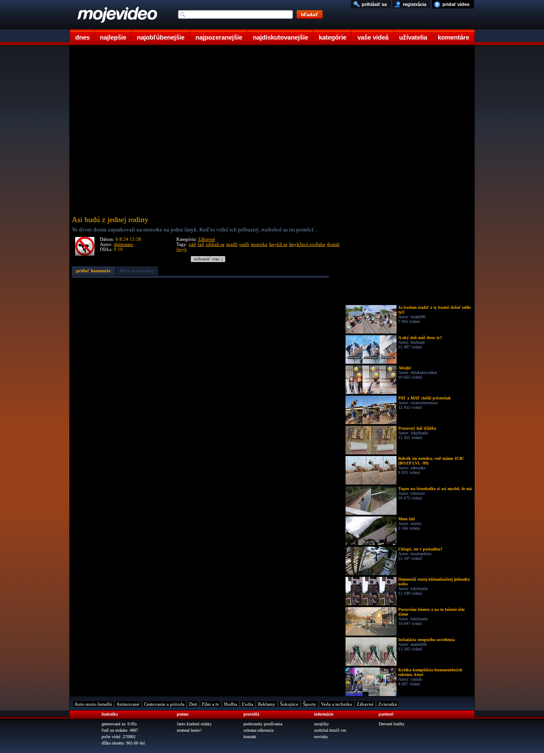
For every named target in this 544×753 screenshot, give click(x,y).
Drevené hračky (392, 724)
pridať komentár (93, 270)
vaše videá (372, 37)
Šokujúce (289, 704)
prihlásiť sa (374, 4)
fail (201, 244)
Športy (309, 704)
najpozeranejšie (219, 37)
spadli (232, 244)
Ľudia (247, 704)
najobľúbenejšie (160, 37)
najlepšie (113, 37)
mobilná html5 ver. (330, 730)
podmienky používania (263, 724)
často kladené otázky (194, 724)
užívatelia (413, 37)
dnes (82, 37)
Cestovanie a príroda (164, 704)
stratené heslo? (189, 730)
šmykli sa (278, 244)
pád (192, 244)
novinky (321, 736)
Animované (127, 704)
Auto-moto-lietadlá (93, 704)
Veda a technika (336, 704)
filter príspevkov (137, 270)
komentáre (453, 37)
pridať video (456, 4)
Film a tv (210, 704)
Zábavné (206, 239)
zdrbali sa (215, 244)
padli (244, 244)
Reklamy (266, 704)
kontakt (250, 736)
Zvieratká (387, 704)
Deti (193, 704)
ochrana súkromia (258, 730)
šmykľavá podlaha (307, 244)
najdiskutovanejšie (280, 37)
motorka (259, 244)
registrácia (414, 4)
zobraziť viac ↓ (209, 259)
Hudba (230, 704)
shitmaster (123, 244)
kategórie (332, 37)
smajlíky (321, 724)
